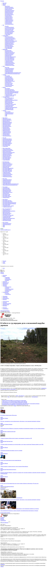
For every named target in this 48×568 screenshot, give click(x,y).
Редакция (2, 519)
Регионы (2, 0)
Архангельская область (9, 37)
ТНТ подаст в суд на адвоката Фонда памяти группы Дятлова (14, 401)
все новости (2, 488)
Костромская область (9, 14)
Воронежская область (9, 11)
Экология (5, 284)
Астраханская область (9, 27)
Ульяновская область (9, 64)
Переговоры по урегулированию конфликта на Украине (27, 508)
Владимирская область (9, 10)
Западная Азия (9, 441)
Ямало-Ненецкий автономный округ (12, 73)
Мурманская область (9, 43)
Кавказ (4, 87)
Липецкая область (8, 16)
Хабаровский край (9, 106)
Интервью (7, 291)
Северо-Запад (5, 35)
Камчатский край (8, 101)
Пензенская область (9, 54)
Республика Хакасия (9, 85)
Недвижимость (8, 279)
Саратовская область (9, 62)
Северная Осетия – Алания (10, 94)
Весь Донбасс (8, 111)
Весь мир (4, 2)
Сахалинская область (9, 105)
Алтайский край (8, 76)
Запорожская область (9, 112)
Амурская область (8, 98)
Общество (5, 281)
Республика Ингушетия (10, 90)
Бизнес (4, 276)
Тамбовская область (9, 20)
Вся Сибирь (7, 75)
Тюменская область (9, 71)
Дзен (8, 396)
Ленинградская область (7, 153)
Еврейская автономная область (11, 100)
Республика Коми (8, 47)
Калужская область (9, 13)
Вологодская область (9, 39)
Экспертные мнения (9, 289)
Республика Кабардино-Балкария (11, 91)
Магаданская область (9, 102)
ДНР (6, 115)
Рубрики (2, 273)
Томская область (8, 86)
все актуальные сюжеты (5, 512)
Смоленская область (9, 19)
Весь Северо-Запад (9, 36)
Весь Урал (7, 67)
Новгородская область (9, 44)
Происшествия (6, 282)
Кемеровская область (9, 78)
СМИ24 (2, 566)
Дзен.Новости (21, 395)
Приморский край (8, 103)
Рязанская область (8, 18)
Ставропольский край (9, 95)
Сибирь (4, 74)
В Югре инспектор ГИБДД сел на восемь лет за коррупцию (14, 400)
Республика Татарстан (9, 59)
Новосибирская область (10, 81)
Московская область (9, 7)
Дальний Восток (6, 96)
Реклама (4, 260)
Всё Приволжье (8, 50)
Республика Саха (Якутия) (10, 104)
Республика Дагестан (9, 89)
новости (2, 272)
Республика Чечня (8, 93)
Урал (4, 66)
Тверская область (8, 21)
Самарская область (9, 60)
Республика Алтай (9, 83)
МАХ (17, 395)
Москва (4, 4)
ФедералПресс (35, 396)
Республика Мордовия (9, 58)
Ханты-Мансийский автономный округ (13, 72)
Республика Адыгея (9, 30)
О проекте (2, 517)
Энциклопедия (8, 286)
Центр (4, 5)
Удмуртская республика (10, 63)
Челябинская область (9, 69)
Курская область (8, 15)
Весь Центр (7, 6)
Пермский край (8, 55)
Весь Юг (7, 26)
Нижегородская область (10, 52)
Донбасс (4, 110)
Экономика (7, 277)
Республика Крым (8, 33)
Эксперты (5, 285)
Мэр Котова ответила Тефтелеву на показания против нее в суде (15, 404)
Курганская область (9, 70)
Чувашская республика (9, 65)
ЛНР (6, 114)
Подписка (7, 293)
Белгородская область (9, 8)
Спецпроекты (5, 292)
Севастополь (7, 34)
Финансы (7, 280)
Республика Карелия (9, 46)
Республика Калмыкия (9, 31)
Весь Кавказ (7, 88)
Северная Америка (8, 424)
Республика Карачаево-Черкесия (11, 92)
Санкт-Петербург (8, 48)
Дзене (15, 405)
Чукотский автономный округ (11, 107)
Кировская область (9, 51)
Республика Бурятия (9, 109)
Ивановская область (9, 12)
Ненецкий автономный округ (11, 40)
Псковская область (9, 45)
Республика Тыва (8, 84)
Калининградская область (10, 38)
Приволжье (5, 49)
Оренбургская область (9, 53)
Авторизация (3, 520)
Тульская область (8, 23)
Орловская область (9, 17)
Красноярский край (9, 79)
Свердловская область (9, 68)
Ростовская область (9, 32)
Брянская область (8, 9)
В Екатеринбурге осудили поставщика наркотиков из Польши (14, 402)
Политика (5, 275)
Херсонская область (9, 113)
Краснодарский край (9, 29)
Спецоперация (19, 497)
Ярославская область (9, 24)
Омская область (8, 82)
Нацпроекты (5, 283)
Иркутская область (9, 77)
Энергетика (7, 278)
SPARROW (2, 564)
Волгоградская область (9, 28)
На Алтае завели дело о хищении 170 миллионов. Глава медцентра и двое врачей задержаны (20, 403)
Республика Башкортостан (10, 56)
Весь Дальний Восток (9, 97)
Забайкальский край (9, 108)
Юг (3, 25)
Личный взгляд (8, 290)
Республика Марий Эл (9, 57)
